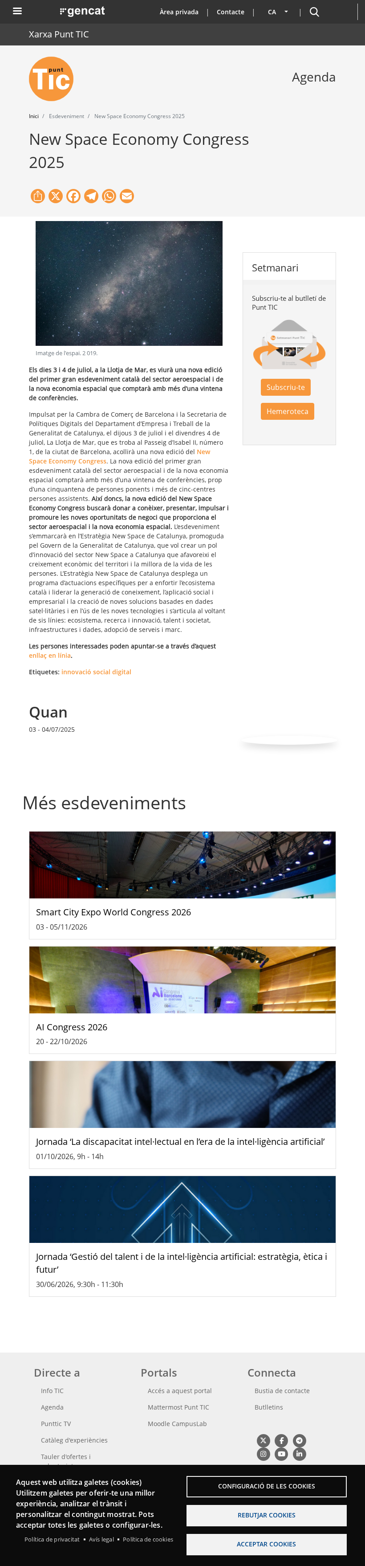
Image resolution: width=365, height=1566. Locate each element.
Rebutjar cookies (267, 1515)
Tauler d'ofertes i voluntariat (66, 1461)
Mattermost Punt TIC (178, 1407)
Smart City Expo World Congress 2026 (113, 912)
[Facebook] (281, 1440)
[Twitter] (263, 1440)
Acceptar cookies (266, 1544)
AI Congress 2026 (71, 1027)
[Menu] (17, 12)
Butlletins (269, 1407)
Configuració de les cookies (266, 1486)
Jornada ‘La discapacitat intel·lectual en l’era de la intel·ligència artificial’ (180, 1142)
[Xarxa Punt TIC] (55, 79)
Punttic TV (56, 1423)
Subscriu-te (286, 387)
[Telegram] (299, 1440)
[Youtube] (281, 1454)
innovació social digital (96, 672)
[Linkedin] (299, 1454)
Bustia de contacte (282, 1390)
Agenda (52, 1407)
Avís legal (101, 1539)
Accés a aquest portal (180, 1390)
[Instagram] (263, 1454)
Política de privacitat (52, 1539)
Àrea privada (179, 12)
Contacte (230, 12)
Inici (34, 116)
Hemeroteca (287, 411)
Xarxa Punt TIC (59, 34)
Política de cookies (148, 1539)
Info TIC (52, 1390)
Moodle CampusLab (177, 1423)
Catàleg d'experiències (74, 1440)
